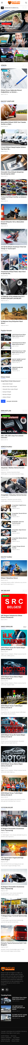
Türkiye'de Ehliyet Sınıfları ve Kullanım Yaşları (14, 198)
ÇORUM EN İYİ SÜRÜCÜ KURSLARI (12, 8)
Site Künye (13, 1036)
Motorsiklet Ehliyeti (8, 384)
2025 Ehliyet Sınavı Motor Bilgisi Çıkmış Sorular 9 (12, 677)
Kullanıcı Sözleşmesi (6, 1037)
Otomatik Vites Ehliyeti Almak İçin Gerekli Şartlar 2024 (12, 173)
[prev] (23, 8)
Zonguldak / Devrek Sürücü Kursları (19, 514)
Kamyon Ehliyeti (7, 392)
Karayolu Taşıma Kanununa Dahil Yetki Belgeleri (14, 944)
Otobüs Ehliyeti (7, 397)
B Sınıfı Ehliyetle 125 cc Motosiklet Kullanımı (12, 222)
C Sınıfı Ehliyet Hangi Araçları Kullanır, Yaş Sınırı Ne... (13, 148)
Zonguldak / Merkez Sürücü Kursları (19, 538)
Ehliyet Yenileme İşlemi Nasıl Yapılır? (6, 59)
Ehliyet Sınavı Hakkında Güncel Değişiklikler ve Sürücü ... (11, 91)
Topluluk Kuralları (5, 1039)
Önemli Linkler (15, 1041)
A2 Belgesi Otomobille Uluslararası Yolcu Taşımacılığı (12, 887)
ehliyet (3, 30)
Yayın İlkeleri (16, 1037)
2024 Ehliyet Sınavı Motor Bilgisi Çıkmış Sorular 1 (19, 343)
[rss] (7, 989)
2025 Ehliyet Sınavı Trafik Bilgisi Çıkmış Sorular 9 (19, 351)
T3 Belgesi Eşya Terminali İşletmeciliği (14, 916)
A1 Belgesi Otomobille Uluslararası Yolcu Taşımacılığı (12, 829)
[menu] (2, 2)
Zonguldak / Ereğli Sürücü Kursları (19, 505)
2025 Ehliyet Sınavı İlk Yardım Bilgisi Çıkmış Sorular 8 (13, 736)
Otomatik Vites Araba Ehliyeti (10, 389)
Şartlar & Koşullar (5, 1041)
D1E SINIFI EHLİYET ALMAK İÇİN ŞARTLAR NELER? (18, 1007)
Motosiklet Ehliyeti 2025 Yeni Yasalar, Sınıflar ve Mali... (13, 123)
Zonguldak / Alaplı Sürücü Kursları (19, 530)
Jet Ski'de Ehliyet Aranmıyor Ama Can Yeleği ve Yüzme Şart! (13, 247)
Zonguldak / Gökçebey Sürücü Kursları (14, 495)
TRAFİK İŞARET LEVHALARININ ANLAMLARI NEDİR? (20, 59)
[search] (26, 2)
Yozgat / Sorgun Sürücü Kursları (18, 547)
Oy (3, 401)
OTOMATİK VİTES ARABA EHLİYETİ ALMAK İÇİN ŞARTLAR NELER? (12, 297)
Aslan (2, 94)
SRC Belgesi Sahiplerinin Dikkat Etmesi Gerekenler (11, 616)
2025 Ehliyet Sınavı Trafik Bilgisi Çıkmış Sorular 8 (11, 794)
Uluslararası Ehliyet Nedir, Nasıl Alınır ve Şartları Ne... (13, 272)
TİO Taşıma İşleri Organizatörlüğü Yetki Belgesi (12, 858)
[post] (14, 21)
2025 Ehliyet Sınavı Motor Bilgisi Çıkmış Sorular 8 (12, 765)
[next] (26, 8)
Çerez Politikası (16, 1039)
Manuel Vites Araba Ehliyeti (10, 386)
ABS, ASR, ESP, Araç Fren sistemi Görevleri (12, 436)
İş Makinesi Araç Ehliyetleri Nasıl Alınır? (12, 322)
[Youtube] (3, 989)
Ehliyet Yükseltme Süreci (9, 578)
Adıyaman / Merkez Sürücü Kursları (12, 468)
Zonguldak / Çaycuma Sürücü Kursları (18, 522)
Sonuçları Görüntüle (12, 401)
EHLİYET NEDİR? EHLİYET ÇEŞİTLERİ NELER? (19, 360)
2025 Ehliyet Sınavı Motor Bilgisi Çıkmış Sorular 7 (19, 335)
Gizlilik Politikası (5, 1036)
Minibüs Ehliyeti (7, 394)
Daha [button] (24, 627)
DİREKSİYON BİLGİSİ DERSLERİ (17, 368)
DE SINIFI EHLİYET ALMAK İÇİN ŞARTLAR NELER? (19, 1015)
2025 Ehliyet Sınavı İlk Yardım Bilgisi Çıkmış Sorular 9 (13, 648)
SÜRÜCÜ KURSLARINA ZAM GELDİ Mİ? (12, 44)
